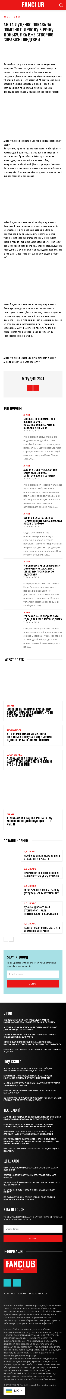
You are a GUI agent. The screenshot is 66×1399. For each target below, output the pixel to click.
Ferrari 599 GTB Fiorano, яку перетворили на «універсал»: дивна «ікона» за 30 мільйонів (28, 1125)
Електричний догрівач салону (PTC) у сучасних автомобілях (41, 891)
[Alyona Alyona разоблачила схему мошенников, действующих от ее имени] (12, 472)
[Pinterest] (35, 51)
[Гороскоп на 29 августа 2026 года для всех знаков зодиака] (12, 619)
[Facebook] (14, 51)
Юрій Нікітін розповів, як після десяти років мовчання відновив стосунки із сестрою (28, 1077)
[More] (57, 51)
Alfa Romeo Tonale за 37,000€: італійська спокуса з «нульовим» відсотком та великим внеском (29, 737)
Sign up (33, 983)
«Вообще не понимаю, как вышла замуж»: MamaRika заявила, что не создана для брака (39, 423)
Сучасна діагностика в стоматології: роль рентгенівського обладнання (41, 910)
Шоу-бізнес (14, 755)
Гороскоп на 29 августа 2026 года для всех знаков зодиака (42, 617)
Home (7, 16)
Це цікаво (30, 852)
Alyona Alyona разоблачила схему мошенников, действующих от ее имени (40, 472)
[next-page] (11, 939)
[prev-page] (6, 939)
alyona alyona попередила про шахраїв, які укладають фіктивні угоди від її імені (29, 761)
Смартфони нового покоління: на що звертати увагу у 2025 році (42, 874)
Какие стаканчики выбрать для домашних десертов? (42, 929)
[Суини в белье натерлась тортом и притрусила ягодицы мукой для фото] (12, 520)
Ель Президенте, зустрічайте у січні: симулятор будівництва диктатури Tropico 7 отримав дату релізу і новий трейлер (31, 1141)
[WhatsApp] (46, 51)
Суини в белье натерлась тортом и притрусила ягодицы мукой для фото (42, 520)
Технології (14, 730)
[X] (25, 51)
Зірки (17, 16)
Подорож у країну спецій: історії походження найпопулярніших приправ (29, 1198)
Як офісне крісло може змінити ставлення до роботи (42, 857)
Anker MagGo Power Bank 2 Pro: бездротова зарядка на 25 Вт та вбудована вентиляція (28, 1133)
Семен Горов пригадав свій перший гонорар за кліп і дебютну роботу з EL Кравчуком (33, 1099)
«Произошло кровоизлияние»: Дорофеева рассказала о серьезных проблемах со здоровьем (42, 570)
